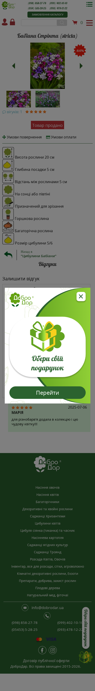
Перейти (47, 392)
